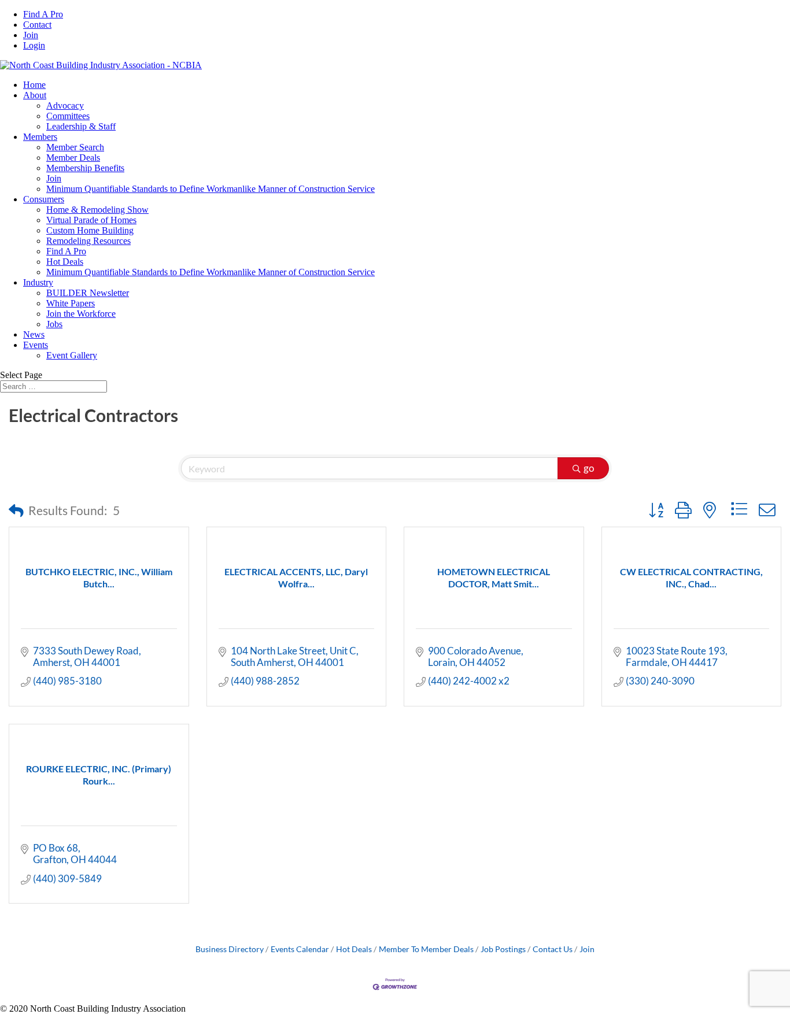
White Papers (70, 303)
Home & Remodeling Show (97, 209)
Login (34, 45)
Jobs (54, 324)
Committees (68, 116)
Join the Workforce (81, 314)
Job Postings (503, 949)
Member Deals (73, 157)
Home (34, 85)
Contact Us (553, 949)
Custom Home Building (90, 230)
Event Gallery (71, 355)
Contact (37, 24)
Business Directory (229, 949)
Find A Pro (43, 14)
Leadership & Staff (81, 126)
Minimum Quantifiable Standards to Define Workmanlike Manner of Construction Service (210, 189)
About (34, 95)
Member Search (75, 147)
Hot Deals (64, 262)
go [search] (589, 468)
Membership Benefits (85, 168)
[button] (16, 510)
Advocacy (65, 105)
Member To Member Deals (426, 949)
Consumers (43, 199)
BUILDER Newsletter (87, 293)
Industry (38, 282)
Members (40, 137)
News (34, 334)
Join (30, 35)
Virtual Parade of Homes (91, 220)
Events (35, 345)
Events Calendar (300, 949)
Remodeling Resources (88, 241)
